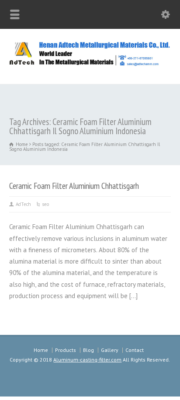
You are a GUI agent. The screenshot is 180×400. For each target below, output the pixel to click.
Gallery (109, 350)
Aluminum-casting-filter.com (87, 359)
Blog (88, 350)
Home (41, 350)
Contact (134, 350)
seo (45, 204)
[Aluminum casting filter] (90, 64)
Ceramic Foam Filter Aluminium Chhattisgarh (74, 185)
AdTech (23, 204)
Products (65, 350)
